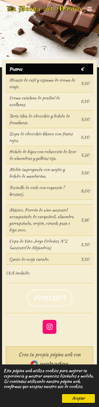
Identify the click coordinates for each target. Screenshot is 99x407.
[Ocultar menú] (89, 9)
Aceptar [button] (78, 398)
